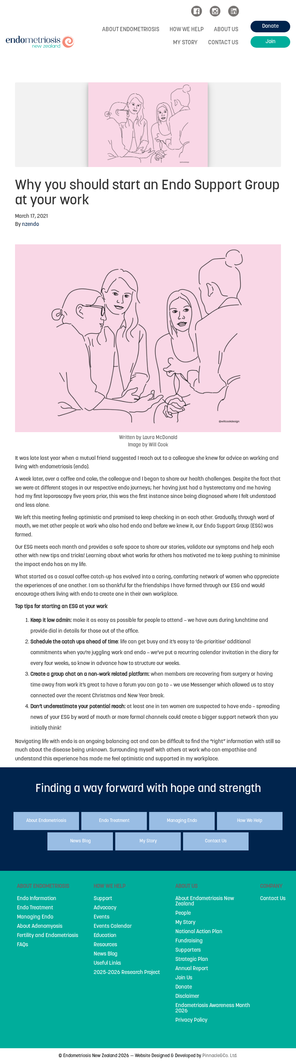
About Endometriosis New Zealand (204, 901)
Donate (183, 987)
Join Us (183, 978)
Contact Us (223, 43)
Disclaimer (187, 996)
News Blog (106, 954)
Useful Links (107, 963)
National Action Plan (198, 932)
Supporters (188, 950)
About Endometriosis (130, 30)
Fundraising (189, 941)
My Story (185, 43)
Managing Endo (35, 917)
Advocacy (105, 908)
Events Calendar (113, 926)
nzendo (30, 224)
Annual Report (191, 969)
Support (103, 899)
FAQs (22, 945)
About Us (226, 30)
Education (105, 936)
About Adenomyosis (39, 926)
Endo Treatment (35, 908)
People (183, 913)
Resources (105, 945)
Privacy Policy (191, 1020)
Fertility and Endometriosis (47, 936)
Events (101, 917)
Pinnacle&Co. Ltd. (219, 1056)
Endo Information (36, 899)
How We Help (187, 30)
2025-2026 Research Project (127, 972)
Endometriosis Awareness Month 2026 (212, 1008)
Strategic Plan (191, 959)
